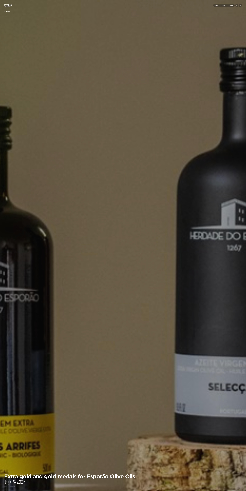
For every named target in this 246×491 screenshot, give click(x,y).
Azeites (223, 5)
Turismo (231, 5)
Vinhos (216, 5)
